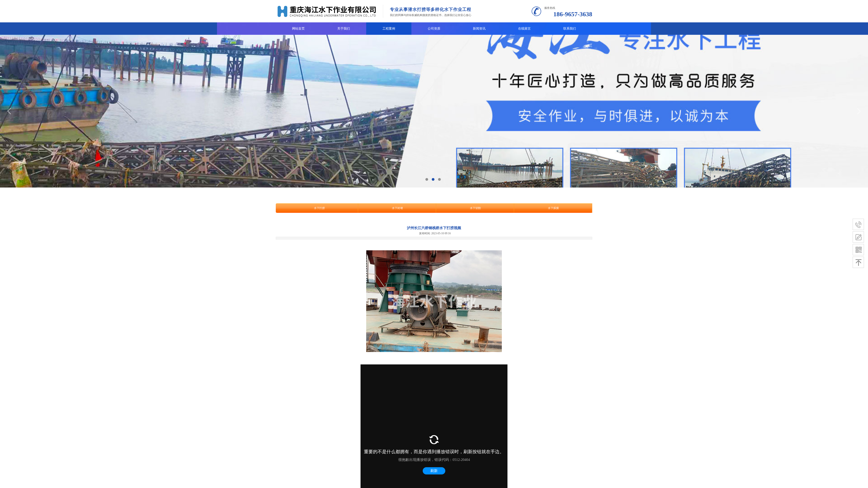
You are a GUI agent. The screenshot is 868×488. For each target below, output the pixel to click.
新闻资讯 (479, 28)
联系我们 (569, 28)
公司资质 (434, 28)
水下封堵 (397, 208)
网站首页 (298, 28)
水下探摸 (553, 208)
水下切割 (475, 208)
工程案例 (388, 28)
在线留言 (524, 28)
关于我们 (343, 28)
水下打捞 (319, 208)
